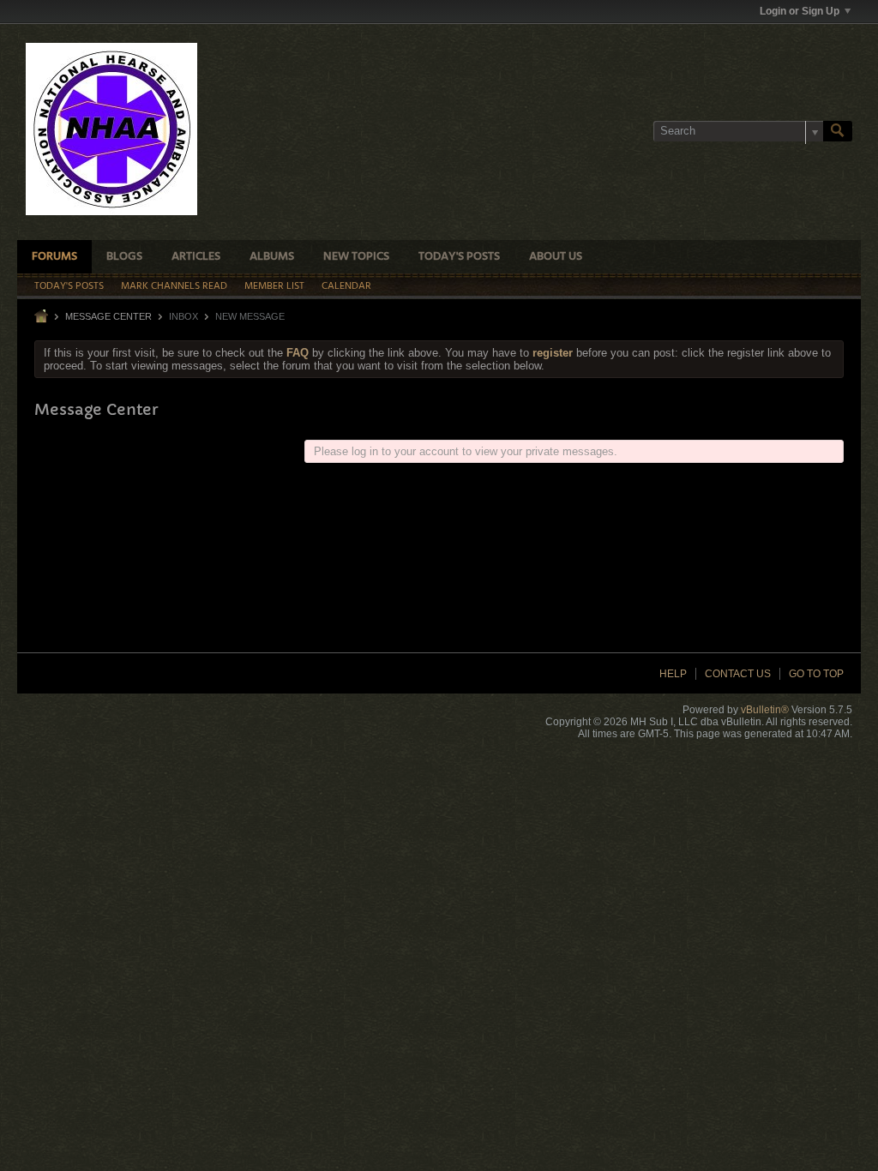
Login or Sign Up (799, 11)
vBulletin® (765, 710)
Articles (195, 257)
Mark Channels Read (174, 286)
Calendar (346, 286)
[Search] (837, 131)
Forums (54, 257)
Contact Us (738, 674)
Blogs (124, 257)
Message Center (108, 316)
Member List (274, 286)
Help (673, 674)
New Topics (356, 257)
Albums (272, 257)
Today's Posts (459, 257)
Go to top (816, 674)
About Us (555, 257)
